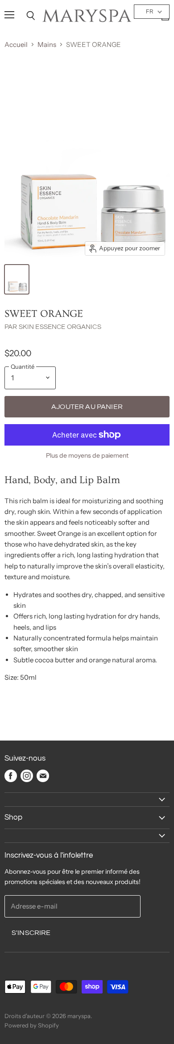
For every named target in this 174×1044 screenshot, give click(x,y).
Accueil (16, 44)
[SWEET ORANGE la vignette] (17, 279)
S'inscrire (31, 932)
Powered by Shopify (31, 1025)
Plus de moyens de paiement (87, 455)
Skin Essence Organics (60, 327)
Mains (46, 44)
